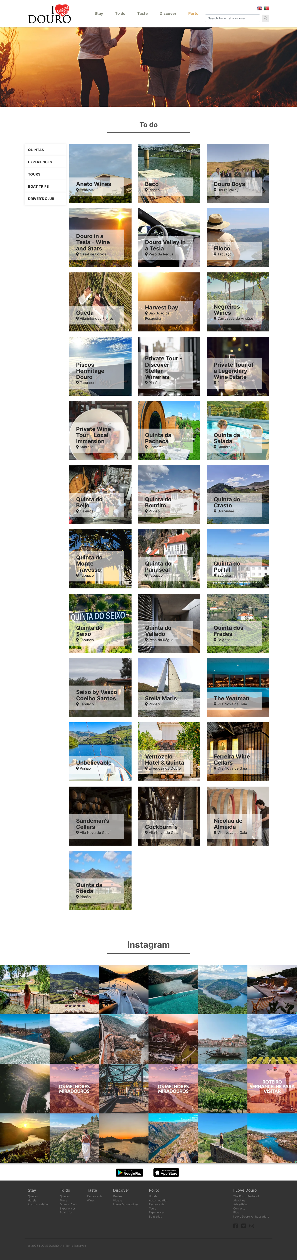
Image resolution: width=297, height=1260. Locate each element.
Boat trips (38, 186)
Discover (168, 13)
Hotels (32, 1200)
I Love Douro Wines (125, 1204)
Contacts (239, 1208)
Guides (117, 1196)
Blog (236, 1212)
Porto (193, 13)
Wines (91, 1200)
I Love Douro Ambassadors (251, 1216)
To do (120, 13)
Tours (34, 174)
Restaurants (95, 1196)
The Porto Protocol (246, 1196)
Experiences (40, 162)
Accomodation (158, 1200)
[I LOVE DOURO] (49, 14)
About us (239, 1200)
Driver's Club (41, 198)
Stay (99, 13)
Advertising (240, 1204)
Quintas (36, 150)
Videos (117, 1200)
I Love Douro (245, 1190)
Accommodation (38, 1204)
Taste (142, 13)
